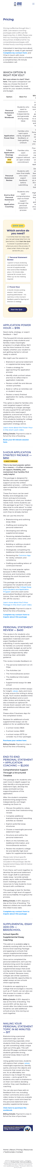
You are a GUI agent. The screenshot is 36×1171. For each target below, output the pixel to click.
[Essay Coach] (18, 4)
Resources (28, 1150)
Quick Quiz (18, 226)
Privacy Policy (15, 1162)
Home (5, 1150)
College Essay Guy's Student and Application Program (17, 589)
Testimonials (9, 1152)
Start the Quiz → (17, 309)
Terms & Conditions (25, 1162)
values (15, 691)
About (12, 1150)
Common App (25, 555)
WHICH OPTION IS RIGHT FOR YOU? (14, 74)
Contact (19, 1152)
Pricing (19, 1150)
